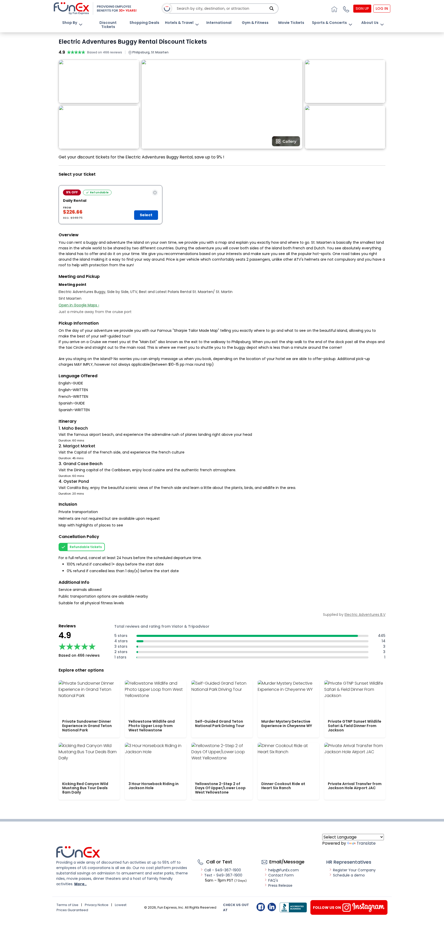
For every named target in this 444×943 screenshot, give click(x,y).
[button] (345, 8)
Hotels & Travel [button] (179, 22)
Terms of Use (67, 904)
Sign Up (362, 8)
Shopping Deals (144, 22)
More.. (80, 884)
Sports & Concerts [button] (329, 22)
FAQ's (273, 880)
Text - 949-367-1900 (223, 875)
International (219, 22)
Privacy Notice (96, 904)
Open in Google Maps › (79, 305)
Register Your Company (354, 870)
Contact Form (281, 875)
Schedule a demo (349, 875)
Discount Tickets (108, 24)
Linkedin (271, 907)
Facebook (260, 907)
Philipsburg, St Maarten (150, 52)
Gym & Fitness (255, 22)
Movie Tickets (291, 22)
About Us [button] (369, 22)
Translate (366, 843)
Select (146, 215)
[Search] (271, 8)
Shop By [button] (69, 22)
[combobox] (222, 9)
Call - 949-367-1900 (222, 870)
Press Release (280, 885)
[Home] (333, 8)
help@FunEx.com (283, 870)
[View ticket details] (155, 193)
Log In (382, 8)
